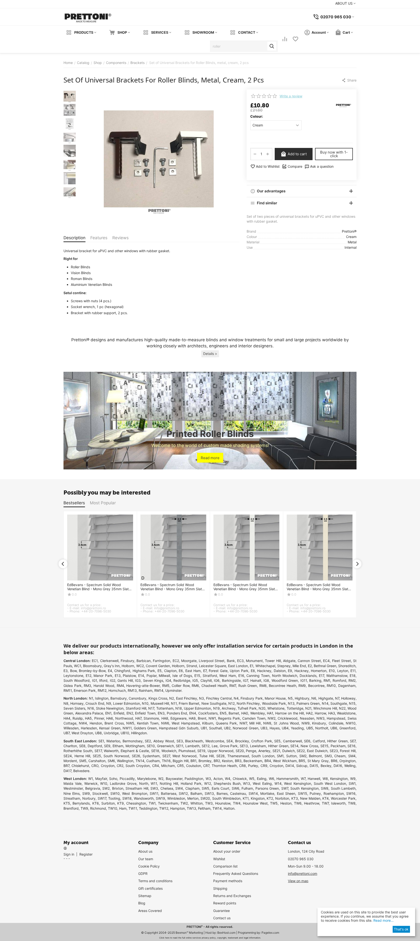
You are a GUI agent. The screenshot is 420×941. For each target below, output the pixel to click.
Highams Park (144, 671)
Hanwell (314, 778)
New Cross (309, 746)
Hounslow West (255, 803)
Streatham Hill (137, 788)
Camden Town (253, 718)
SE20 (240, 751)
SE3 (180, 741)
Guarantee (221, 911)
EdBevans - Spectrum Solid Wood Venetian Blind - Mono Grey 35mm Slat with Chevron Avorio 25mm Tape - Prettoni (317, 587)
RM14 (158, 690)
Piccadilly (127, 778)
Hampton (177, 808)
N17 (151, 708)
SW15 (302, 793)
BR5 (302, 761)
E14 (141, 675)
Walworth (111, 751)
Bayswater (174, 778)
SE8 (82, 746)
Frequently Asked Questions (235, 873)
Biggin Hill (181, 761)
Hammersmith (287, 778)
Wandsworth (144, 798)
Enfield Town (145, 713)
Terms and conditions (155, 881)
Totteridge (295, 708)
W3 (208, 778)
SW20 (205, 798)
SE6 (307, 741)
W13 (246, 783)
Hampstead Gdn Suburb (178, 728)
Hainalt (255, 680)
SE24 (67, 756)
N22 (342, 708)
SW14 (253, 793)
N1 (91, 698)
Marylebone (146, 778)
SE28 (220, 756)
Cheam (340, 756)
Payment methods (227, 881)
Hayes (275, 728)
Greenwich (165, 746)
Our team (145, 859)
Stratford (210, 675)
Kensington (339, 778)
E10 (332, 671)
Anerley (264, 751)
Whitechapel (265, 666)
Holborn (128, 666)
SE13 (244, 746)
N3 (201, 698)
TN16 (166, 761)
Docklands (308, 675)
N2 (171, 698)
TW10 (112, 808)
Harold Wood (104, 685)
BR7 (66, 766)
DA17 (67, 771)
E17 (321, 675)
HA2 (309, 713)
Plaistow (129, 675)
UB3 (264, 728)
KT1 (246, 798)
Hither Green (337, 741)
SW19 (160, 798)
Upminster (173, 690)
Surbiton (108, 803)
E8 (253, 671)
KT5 (66, 803)
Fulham (247, 788)
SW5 (205, 788)
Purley (253, 766)
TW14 (217, 808)
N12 (231, 703)
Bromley (205, 761)
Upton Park (239, 671)
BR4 (267, 761)
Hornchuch (117, 690)
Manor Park (103, 675)
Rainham (145, 690)
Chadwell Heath (214, 685)
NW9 (306, 723)
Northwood (124, 718)
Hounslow (222, 803)
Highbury (302, 698)
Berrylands (81, 803)
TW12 (163, 808)
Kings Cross (157, 698)
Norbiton (282, 798)
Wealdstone (346, 713)
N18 (178, 708)
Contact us (222, 918)
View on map (298, 881)
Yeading (297, 728)
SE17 (98, 751)
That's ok (401, 929)
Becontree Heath (282, 685)
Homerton (318, 671)
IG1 (94, 680)
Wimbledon (176, 798)
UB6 (333, 728)
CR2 (120, 766)
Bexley (326, 766)
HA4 (66, 718)
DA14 (289, 766)
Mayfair (101, 778)
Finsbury (127, 661)
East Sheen (286, 793)
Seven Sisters (74, 708)
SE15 (324, 746)
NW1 (212, 718)
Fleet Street (341, 661)
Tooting (114, 798)
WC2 (140, 666)
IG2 (112, 680)
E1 (251, 666)
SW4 (179, 788)
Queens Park (226, 723)
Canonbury (137, 698)
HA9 (192, 718)
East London (238, 666)
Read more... (383, 920)
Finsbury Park (251, 698)
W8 (325, 778)
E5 (160, 671)
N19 (216, 708)
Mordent (70, 761)
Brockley (242, 741)
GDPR (142, 873)
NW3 (320, 718)
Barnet (234, 713)
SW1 (352, 783)
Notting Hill (169, 783)
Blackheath (194, 741)
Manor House (275, 698)
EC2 (176, 661)
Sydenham (151, 756)
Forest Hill (348, 751)
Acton (218, 778)
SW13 (209, 793)
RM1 (327, 680)
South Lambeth (343, 788)
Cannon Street (309, 661)
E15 (197, 675)
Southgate (338, 703)
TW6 (298, 803)
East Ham (193, 671)
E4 (110, 671)
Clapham (192, 788)
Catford (319, 741)
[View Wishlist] (296, 39)
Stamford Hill (136, 708)
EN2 (129, 713)
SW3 (154, 788)
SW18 (127, 798)
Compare (295, 166)
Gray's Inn (112, 666)
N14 (325, 703)
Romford (339, 680)
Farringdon (161, 661)
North (143, 783)
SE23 (334, 751)
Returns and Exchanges (232, 896)
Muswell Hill (160, 703)
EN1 (108, 713)
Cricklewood (287, 718)
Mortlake (267, 793)
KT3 (294, 798)
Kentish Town (147, 723)
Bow (73, 671)
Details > (210, 354)
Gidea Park (72, 685)
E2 (310, 666)
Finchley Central (219, 698)
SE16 (351, 746)
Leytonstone (73, 675)
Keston (227, 761)
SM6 (111, 761)
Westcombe (214, 741)
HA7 (138, 718)
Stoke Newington (110, 708)
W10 (103, 783)
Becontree (316, 685)
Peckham (338, 746)
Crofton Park (261, 741)
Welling (350, 766)
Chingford (122, 671)
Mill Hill (255, 723)
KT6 (95, 803)
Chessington (136, 803)
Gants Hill (125, 680)
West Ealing (262, 783)
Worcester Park (343, 798)
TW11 (132, 808)
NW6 (165, 723)
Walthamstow (336, 675)
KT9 (120, 803)
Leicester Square (212, 666)
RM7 (232, 685)
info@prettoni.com (302, 873)
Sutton (291, 756)
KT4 (325, 798)
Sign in (68, 854)
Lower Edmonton (126, 703)
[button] (349, 80)
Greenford (347, 728)
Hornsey (77, 703)
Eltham (118, 746)
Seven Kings (153, 680)
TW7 (325, 803)
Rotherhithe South (77, 751)
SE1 (101, 741)
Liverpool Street (211, 661)
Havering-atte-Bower (143, 685)
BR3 (238, 761)
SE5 (277, 741)
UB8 (98, 733)
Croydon (108, 766)
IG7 (245, 680)
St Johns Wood (286, 723)
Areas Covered (150, 911)
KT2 (270, 798)
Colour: (256, 116)
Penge (251, 751)
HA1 (270, 713)
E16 (241, 675)
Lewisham (258, 746)
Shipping (220, 888)
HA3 (331, 713)
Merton (193, 798)
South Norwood (116, 756)
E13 (118, 675)
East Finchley (186, 698)
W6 (271, 778)
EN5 (223, 713)
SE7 (353, 741)
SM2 (302, 756)
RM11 (67, 690)
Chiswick (240, 778)
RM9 (302, 685)
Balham (196, 793)
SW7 (284, 788)
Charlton (70, 746)
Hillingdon (139, 733)
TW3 (209, 803)
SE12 (206, 746)
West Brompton (134, 793)
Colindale (336, 723)
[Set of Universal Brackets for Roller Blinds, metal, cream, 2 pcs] (158, 158)
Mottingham (135, 746)
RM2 (352, 680)
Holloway (348, 698)
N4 (236, 698)
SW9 (86, 793)
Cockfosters (208, 713)
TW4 (237, 803)
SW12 (183, 793)
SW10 (115, 793)
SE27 (166, 756)
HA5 (88, 718)
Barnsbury (118, 698)
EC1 (95, 661)
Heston (286, 803)
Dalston (280, 671)
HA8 (164, 718)
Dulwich (288, 751)
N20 (262, 708)
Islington (101, 698)
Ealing (261, 778)
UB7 (66, 733)
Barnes (222, 793)
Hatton (229, 808)
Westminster (73, 788)
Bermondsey (133, 741)
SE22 (301, 751)
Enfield (119, 713)
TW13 (191, 808)
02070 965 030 (301, 859)
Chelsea (166, 788)
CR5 (180, 766)
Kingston (258, 798)
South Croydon (138, 766)
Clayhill (206, 680)
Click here (164, 937)
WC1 (77, 666)
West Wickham (285, 761)
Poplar (152, 675)
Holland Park (191, 783)
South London (263, 756)
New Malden (310, 798)
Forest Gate (218, 671)
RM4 (120, 685)
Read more (210, 457)
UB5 (309, 728)
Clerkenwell (109, 661)
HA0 (244, 713)
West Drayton (82, 733)
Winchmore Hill (325, 708)
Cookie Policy (149, 866)
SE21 (276, 751)
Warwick (91, 783)
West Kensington (297, 783)
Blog (141, 903)
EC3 (240, 661)
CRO (94, 766)
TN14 (140, 761)
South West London (330, 783)
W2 (160, 778)
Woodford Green (285, 680)
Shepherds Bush (227, 783)
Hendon (96, 723)
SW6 (235, 788)
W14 (278, 783)
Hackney (264, 671)
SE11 (179, 746)
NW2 (271, 718)
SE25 (97, 756)
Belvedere (81, 771)
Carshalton (96, 761)
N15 (352, 703)
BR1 (193, 761)
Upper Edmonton (197, 708)
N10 (145, 703)
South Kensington (304, 788)
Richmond (98, 808)
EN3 (161, 713)
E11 (353, 671)
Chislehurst (80, 766)
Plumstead (186, 751)
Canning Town (258, 675)
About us (145, 851)
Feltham (204, 808)
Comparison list (225, 866)
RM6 (195, 685)
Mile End (299, 666)
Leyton (342, 671)
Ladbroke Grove (123, 783)
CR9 (264, 766)
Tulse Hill (206, 756)
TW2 (184, 803)
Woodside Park (274, 703)
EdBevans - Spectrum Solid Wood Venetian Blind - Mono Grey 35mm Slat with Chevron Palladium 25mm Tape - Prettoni (171, 587)
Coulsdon (193, 766)
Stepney (284, 666)
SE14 (294, 746)
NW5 (130, 723)
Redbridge (181, 680)
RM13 (132, 690)
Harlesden (89, 728)
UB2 (227, 728)
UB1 (204, 728)
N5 (290, 698)
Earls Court (221, 788)
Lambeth (192, 746)
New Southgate (213, 703)
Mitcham (168, 766)
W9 (353, 778)
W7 (303, 778)
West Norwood (184, 756)
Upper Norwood (220, 751)
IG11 (303, 680)
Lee (215, 746)
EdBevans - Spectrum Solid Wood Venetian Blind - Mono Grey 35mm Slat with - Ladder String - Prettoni (98, 587)
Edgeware (178, 718)
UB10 (125, 733)
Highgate (325, 698)
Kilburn (207, 723)
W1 (90, 778)
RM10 (331, 685)
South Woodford (76, 680)
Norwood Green (245, 728)
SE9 (107, 746)
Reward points (224, 903)
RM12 (102, 690)
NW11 (127, 728)
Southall (215, 728)
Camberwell (292, 741)
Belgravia (92, 788)
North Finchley (248, 703)
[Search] (271, 46)
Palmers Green (308, 703)
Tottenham (164, 708)
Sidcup (301, 766)
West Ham (227, 675)
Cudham (153, 761)
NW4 (83, 723)
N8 (65, 703)
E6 (181, 671)
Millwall (164, 675)
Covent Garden (158, 666)
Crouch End (94, 703)
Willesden (71, 728)
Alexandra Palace (89, 713)
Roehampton (334, 793)
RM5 (165, 685)
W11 (154, 783)
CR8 (242, 766)
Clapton (170, 671)
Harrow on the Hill (289, 713)
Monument (254, 661)
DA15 (314, 766)
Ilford (103, 680)
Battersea (168, 793)
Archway (229, 708)
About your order (226, 851)
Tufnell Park (247, 708)
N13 (291, 703)
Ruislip (78, 718)
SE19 (201, 751)
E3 (65, 671)
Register (86, 854)
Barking (315, 680)
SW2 (106, 788)
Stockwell (100, 793)
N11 (174, 703)
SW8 (324, 788)
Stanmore (151, 718)
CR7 (206, 766)
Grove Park (229, 746)
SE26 (136, 756)
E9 (290, 671)
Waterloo (113, 741)
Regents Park (229, 718)
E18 (353, 675)
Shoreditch (347, 666)
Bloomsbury (92, 666)
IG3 (138, 680)
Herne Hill (82, 756)
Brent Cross (114, 723)
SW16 (351, 793)
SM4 (352, 756)
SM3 (328, 756)
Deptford (95, 746)
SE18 (155, 751)
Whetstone (275, 708)
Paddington (194, 778)
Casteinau (238, 793)
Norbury (88, 798)
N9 (108, 703)
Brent (202, 718)
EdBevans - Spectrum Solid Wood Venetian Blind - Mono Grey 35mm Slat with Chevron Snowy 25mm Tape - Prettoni (244, 587)
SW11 (154, 793)
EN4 (192, 713)
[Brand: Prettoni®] (343, 105)
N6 (313, 698)
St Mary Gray (318, 761)
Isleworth (338, 803)
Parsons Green (267, 788)
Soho (113, 778)
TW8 (352, 803)
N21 (308, 708)
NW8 (267, 723)
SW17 (102, 798)
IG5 (195, 680)
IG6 (217, 680)
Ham (122, 808)
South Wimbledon (226, 798)
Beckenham (252, 761)
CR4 (155, 766)
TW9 (84, 808)
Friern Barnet (189, 703)
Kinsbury (319, 723)
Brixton (117, 788)
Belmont (315, 756)
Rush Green (247, 685)
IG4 (168, 680)
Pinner (99, 718)
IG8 (266, 680)
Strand (191, 666)
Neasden (307, 718)
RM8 (263, 685)
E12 (88, 675)
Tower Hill (273, 661)
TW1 (152, 803)
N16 (90, 708)
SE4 (229, 741)
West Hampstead (186, 723)
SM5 (82, 761)
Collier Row (180, 685)
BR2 (217, 761)
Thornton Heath (224, 766)
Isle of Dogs (182, 675)
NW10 (351, 723)
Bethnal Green (325, 666)
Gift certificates (150, 888)
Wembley (257, 713)
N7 (337, 698)
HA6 (109, 718)
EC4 (326, 661)
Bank (231, 661)
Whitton (196, 803)
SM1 (280, 756)
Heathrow (311, 803)
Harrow (320, 713)
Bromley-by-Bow (92, 671)
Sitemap (144, 896)
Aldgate (289, 661)
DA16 (338, 766)
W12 (207, 783)
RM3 (87, 685)
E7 (205, 671)
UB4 (285, 728)
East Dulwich (317, 751)
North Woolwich (284, 675)
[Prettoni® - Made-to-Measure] (87, 16)
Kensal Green (109, 728)
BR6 (334, 761)
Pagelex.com (270, 932)
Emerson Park (85, 690)
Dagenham (347, 685)
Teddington (148, 808)
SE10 (151, 746)
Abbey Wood (163, 741)
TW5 (274, 803)
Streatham (71, 798)
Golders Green (145, 728)
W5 (251, 778)
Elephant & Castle (135, 751)
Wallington (125, 761)
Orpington (347, 761)
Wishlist (219, 859)
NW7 (243, 723)
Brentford (71, 808)
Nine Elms (71, 793)
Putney (315, 793)
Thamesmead (238, 756)
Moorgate (189, 661)
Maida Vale (72, 783)
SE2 (148, 741)
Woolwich (168, 751)
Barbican (143, 661)
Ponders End (177, 713)
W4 (227, 778)
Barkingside (231, 680)
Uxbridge (111, 733)
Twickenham (168, 803)
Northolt (321, 728)
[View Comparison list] (285, 39)
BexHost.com (226, 932)
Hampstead (336, 718)
